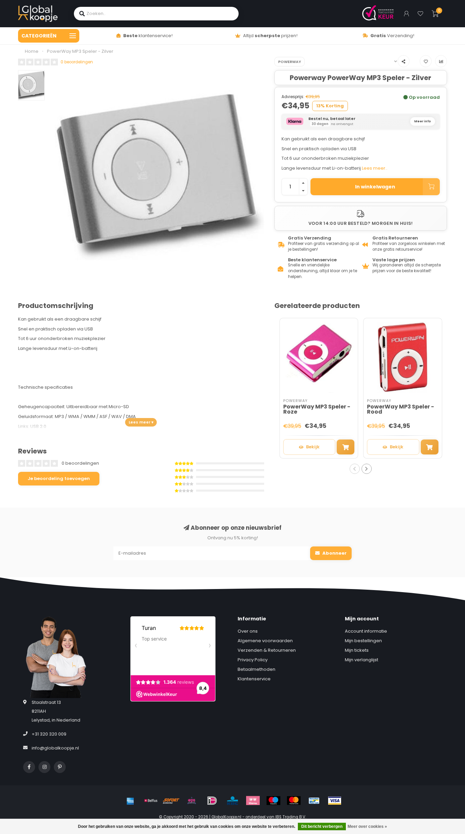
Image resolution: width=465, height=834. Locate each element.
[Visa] (334, 801)
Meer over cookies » (367, 826)
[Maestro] (273, 801)
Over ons (248, 631)
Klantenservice (254, 679)
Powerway (289, 61)
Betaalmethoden (256, 669)
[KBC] (232, 801)
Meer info (422, 121)
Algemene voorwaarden (265, 640)
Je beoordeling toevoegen (59, 478)
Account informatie (366, 631)
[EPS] (191, 801)
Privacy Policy (253, 660)
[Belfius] (150, 801)
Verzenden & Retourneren (267, 650)
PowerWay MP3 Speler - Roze (316, 409)
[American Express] (130, 801)
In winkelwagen (375, 186)
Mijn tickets (357, 650)
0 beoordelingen (77, 62)
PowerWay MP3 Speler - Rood (400, 409)
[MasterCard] (293, 801)
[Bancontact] (314, 801)
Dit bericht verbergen (321, 826)
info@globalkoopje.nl (55, 748)
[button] (355, 469)
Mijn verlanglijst (361, 660)
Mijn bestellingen (363, 640)
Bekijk (313, 447)
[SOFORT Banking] (171, 801)
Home (31, 51)
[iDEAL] (212, 801)
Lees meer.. (374, 168)
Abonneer (334, 553)
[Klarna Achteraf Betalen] (252, 801)
